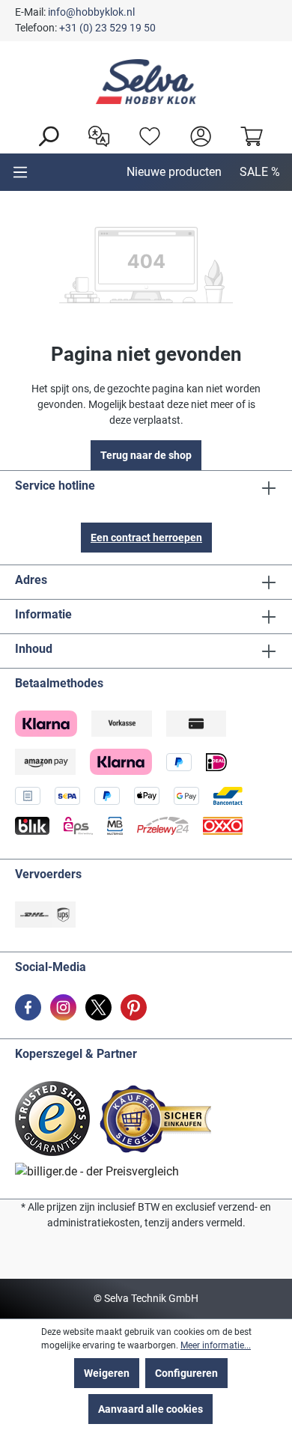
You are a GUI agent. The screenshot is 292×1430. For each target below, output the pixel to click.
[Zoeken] (44, 134)
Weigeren (107, 1373)
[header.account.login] (196, 134)
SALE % (260, 172)
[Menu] (20, 172)
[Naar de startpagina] (146, 81)
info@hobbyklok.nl (91, 12)
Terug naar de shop (146, 455)
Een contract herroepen (146, 538)
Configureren (186, 1373)
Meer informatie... (215, 1345)
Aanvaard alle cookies (150, 1409)
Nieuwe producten (174, 172)
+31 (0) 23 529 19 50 (107, 28)
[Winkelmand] (247, 134)
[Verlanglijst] (146, 134)
